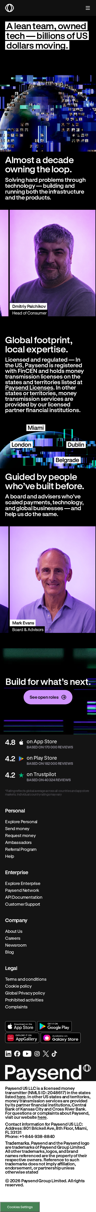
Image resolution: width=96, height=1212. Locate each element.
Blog (9, 952)
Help (9, 856)
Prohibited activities (24, 999)
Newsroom (16, 945)
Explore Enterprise (22, 883)
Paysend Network (22, 890)
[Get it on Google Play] (54, 1026)
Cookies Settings (20, 1207)
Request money (20, 835)
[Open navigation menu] (85, 8)
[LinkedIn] (8, 1054)
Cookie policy (18, 986)
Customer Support (22, 904)
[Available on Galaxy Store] (61, 1038)
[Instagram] (37, 1054)
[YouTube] (27, 1054)
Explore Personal (21, 821)
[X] (46, 1054)
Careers (12, 938)
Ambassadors (18, 842)
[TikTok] (54, 1054)
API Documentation (23, 897)
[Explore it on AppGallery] (22, 1038)
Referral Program (21, 849)
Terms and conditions (26, 979)
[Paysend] (9, 8)
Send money (17, 828)
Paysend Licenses (29, 387)
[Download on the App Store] (20, 1026)
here (21, 1096)
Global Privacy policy (25, 993)
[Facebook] (17, 1054)
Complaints (16, 1006)
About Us (14, 931)
